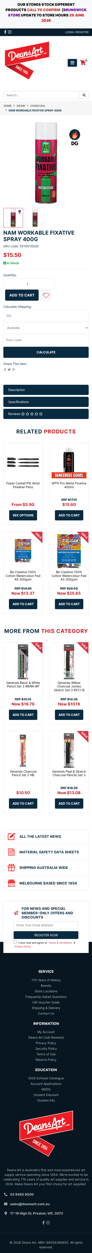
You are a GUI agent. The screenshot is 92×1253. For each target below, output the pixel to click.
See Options (23, 515)
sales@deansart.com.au (30, 1204)
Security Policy (46, 1048)
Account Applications (46, 1084)
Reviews (14, 414)
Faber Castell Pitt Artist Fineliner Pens (23, 485)
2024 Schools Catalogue (46, 1078)
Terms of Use (46, 1054)
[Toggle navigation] (72, 63)
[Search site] (84, 95)
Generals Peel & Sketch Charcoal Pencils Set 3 (69, 773)
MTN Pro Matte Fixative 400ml (69, 485)
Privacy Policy (23, 946)
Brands (46, 985)
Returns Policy (46, 1060)
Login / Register (77, 32)
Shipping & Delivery (46, 1008)
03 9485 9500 (22, 1194)
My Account (46, 1032)
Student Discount (46, 1095)
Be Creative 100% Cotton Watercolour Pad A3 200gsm (69, 575)
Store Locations (46, 991)
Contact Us (46, 1013)
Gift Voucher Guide (46, 1002)
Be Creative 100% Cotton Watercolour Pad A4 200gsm (23, 575)
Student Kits (46, 1100)
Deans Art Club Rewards (46, 1037)
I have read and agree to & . (45, 944)
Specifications (18, 402)
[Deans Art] (26, 62)
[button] (46, 295)
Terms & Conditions (60, 942)
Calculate (46, 352)
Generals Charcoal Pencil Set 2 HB (23, 773)
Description (16, 390)
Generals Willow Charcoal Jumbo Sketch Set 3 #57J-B (69, 686)
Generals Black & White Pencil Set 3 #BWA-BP (23, 684)
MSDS (46, 1089)
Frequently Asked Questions (46, 997)
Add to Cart (22, 295)
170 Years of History (46, 980)
